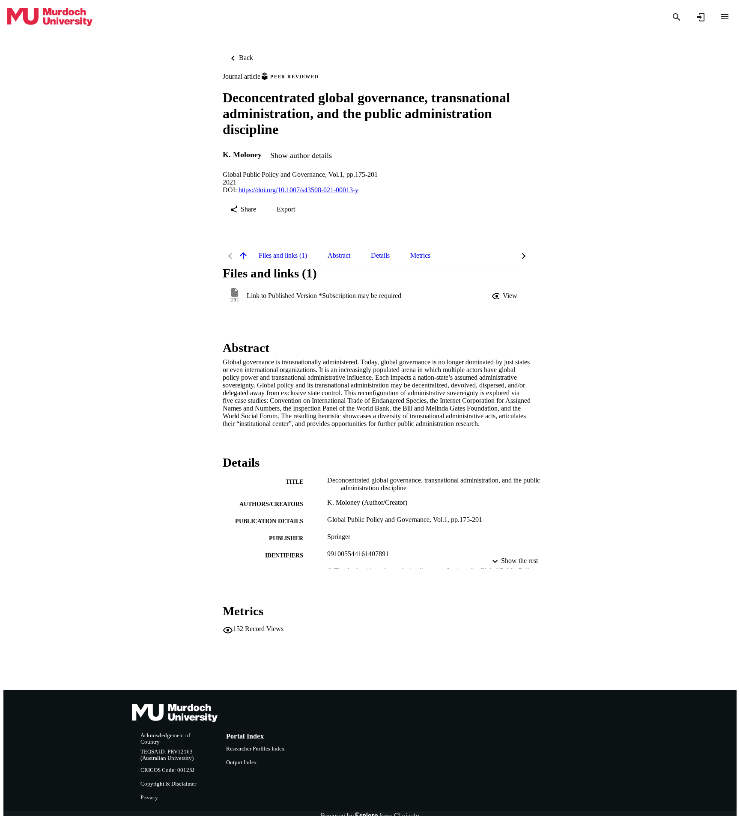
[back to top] (243, 255)
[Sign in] (700, 17)
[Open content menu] (724, 16)
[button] (505, 295)
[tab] (282, 255)
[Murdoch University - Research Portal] (49, 17)
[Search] (676, 17)
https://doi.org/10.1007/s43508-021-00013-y (298, 190)
